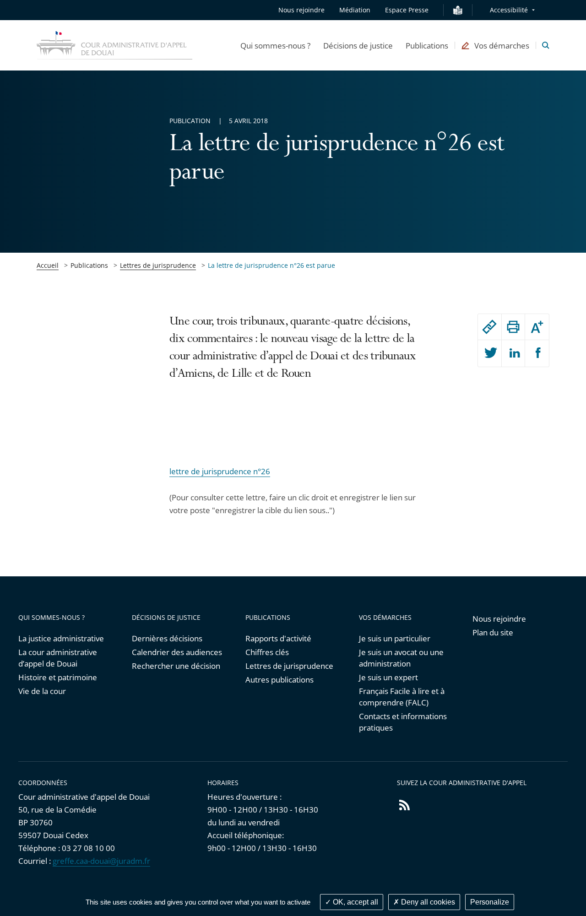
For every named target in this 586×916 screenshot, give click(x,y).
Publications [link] (89, 265)
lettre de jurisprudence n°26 (219, 471)
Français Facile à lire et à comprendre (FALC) (402, 697)
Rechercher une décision (176, 666)
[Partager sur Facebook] (537, 353)
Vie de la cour (42, 691)
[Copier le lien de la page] (489, 327)
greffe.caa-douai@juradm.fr (101, 861)
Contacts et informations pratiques (403, 722)
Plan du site (492, 632)
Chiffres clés (267, 652)
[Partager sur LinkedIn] (513, 353)
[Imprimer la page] (513, 327)
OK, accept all (354, 902)
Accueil (48, 265)
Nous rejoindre (301, 9)
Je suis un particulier (394, 638)
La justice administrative (61, 638)
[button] (275, 45)
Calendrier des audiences (177, 652)
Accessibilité (509, 9)
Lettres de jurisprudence (158, 265)
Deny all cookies (427, 902)
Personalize (489, 902)
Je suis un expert (388, 677)
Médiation (354, 9)
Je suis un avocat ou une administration (401, 658)
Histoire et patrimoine (57, 677)
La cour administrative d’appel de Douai (57, 658)
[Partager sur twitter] (489, 353)
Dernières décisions (167, 638)
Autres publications (279, 679)
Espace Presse (407, 9)
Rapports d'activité (278, 638)
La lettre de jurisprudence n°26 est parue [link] (271, 265)
